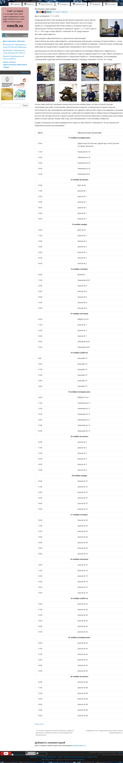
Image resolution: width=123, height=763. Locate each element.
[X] (43, 12)
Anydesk (89, 757)
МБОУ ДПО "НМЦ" (48, 759)
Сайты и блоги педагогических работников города (15, 64)
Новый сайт (33, 757)
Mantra (72, 759)
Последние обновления (47, 757)
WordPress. (81, 759)
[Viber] (45, 12)
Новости (64, 12)
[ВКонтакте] (37, 12)
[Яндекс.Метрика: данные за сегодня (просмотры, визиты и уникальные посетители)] (18, 755)
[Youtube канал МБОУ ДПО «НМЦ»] (6, 755)
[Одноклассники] (40, 12)
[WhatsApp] (48, 12)
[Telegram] (50, 12)
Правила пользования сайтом (74, 757)
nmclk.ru (15, 26)
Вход (95, 757)
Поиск (25, 105)
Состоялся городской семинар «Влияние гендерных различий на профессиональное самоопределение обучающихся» (55, 733)
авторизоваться (79, 745)
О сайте (60, 757)
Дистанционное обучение (14, 41)
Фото (42, 724)
